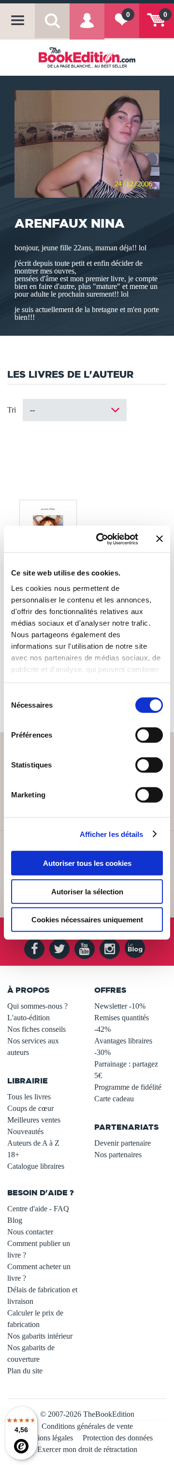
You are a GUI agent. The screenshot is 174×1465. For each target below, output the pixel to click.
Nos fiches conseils (36, 1029)
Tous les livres (29, 1097)
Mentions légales (47, 1438)
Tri (11, 410)
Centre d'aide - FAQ (38, 1209)
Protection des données (118, 1438)
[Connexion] (87, 27)
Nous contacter (30, 1232)
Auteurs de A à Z (33, 1143)
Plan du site (25, 1371)
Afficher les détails (112, 834)
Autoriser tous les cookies (87, 863)
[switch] (149, 735)
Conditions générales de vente (87, 1426)
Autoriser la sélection (87, 891)
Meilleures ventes (33, 1120)
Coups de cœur (30, 1108)
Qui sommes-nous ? (37, 1006)
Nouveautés (25, 1131)
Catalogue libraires (35, 1166)
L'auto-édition (28, 1017)
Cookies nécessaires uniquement (87, 920)
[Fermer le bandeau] (159, 538)
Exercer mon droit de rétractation (87, 1449)
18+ (13, 1154)
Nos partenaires (118, 1154)
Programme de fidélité (127, 1087)
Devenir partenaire (122, 1143)
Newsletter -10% (119, 1006)
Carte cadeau (114, 1099)
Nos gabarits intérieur (39, 1336)
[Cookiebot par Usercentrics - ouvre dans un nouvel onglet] (102, 539)
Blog (14, 1220)
